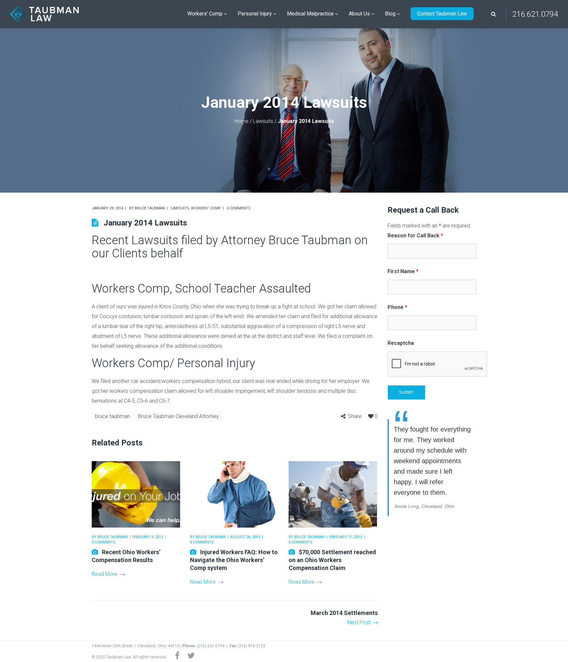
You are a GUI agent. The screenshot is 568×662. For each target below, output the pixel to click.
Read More (104, 574)
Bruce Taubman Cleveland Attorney (178, 416)
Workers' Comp (206, 208)
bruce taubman (112, 416)
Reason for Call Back (415, 235)
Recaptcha (401, 343)
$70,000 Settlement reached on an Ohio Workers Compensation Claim (332, 560)
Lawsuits (263, 121)
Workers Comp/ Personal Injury (173, 363)
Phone (397, 307)
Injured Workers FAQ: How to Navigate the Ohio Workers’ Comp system (234, 560)
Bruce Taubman (150, 208)
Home (241, 121)
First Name (403, 271)
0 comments (238, 208)
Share (355, 416)
